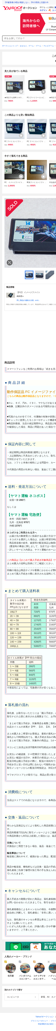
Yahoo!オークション (44, 1016)
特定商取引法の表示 (46, 1024)
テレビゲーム (49, 46)
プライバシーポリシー (39, 1021)
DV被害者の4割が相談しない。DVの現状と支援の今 (27, 2)
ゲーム (38, 46)
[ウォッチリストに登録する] (21, 91)
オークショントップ (10, 46)
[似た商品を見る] (9, 262)
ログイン (43, 10)
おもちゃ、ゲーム (27, 46)
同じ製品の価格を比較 (28, 300)
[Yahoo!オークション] (20, 7)
